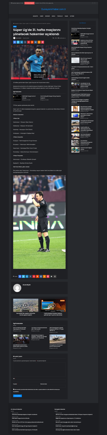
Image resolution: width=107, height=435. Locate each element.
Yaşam (66, 16)
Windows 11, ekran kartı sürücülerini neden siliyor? (87, 115)
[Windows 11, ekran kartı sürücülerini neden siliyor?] (75, 115)
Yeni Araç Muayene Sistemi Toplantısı (86, 135)
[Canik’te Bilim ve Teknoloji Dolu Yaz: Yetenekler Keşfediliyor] (75, 129)
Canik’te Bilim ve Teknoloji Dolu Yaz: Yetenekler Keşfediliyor (87, 128)
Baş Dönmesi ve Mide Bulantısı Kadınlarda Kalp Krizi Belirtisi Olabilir (87, 108)
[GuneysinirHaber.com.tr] (53, 9)
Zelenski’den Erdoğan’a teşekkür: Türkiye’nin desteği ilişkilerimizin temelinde (39, 336)
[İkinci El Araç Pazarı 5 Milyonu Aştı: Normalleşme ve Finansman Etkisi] (75, 60)
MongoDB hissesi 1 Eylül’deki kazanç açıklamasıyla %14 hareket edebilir (80, 94)
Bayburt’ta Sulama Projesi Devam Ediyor (82, 90)
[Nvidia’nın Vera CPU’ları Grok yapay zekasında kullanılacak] (75, 42)
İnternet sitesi (43, 384)
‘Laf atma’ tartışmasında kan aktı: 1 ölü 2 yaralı (39, 328)
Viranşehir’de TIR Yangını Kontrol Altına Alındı (56, 345)
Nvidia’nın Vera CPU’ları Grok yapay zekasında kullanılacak (48, 3)
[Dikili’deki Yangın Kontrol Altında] (17, 98)
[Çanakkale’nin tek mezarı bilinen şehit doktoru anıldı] (21, 339)
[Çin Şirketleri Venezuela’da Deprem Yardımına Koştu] (75, 142)
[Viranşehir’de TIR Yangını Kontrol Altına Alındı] (58, 339)
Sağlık (53, 16)
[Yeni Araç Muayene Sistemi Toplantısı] (75, 136)
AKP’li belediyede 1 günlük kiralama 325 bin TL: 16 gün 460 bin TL (57, 329)
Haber (41, 16)
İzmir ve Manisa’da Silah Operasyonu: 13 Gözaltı (19, 328)
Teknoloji (60, 16)
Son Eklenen (82, 23)
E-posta (15, 384)
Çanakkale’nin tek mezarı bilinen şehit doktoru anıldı (20, 345)
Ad (14, 378)
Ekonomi (47, 16)
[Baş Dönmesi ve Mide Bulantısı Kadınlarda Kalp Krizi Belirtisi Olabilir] (75, 108)
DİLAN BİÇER (18, 38)
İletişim (72, 16)
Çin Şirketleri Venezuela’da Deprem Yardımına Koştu (86, 142)
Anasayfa (35, 16)
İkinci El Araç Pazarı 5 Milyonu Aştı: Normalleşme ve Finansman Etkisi (86, 61)
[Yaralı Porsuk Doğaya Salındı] (75, 149)
